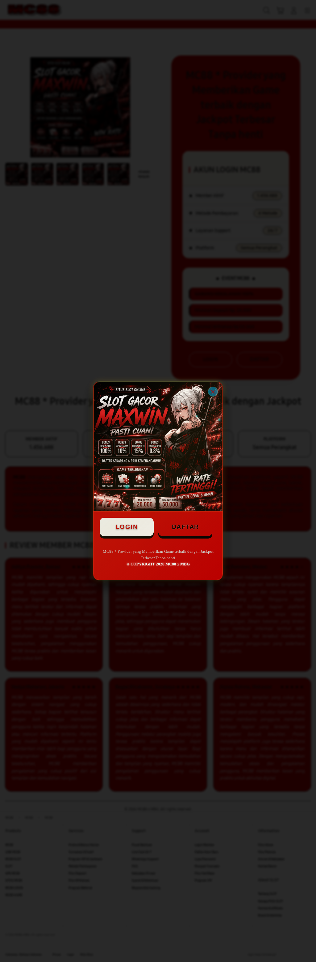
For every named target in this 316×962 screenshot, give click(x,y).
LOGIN (127, 526)
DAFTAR (185, 526)
